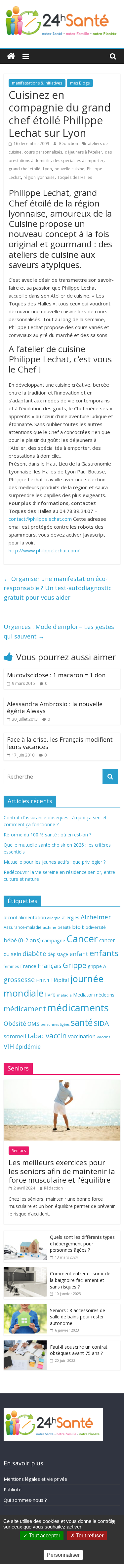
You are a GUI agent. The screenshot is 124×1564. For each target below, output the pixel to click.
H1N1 (43, 980)
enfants (104, 953)
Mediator (83, 995)
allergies (70, 917)
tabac (35, 1035)
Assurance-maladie (23, 927)
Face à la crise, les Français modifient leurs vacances (60, 743)
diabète (34, 953)
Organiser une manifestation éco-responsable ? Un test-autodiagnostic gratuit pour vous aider (57, 588)
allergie (54, 917)
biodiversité (94, 927)
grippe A (97, 966)
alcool (10, 917)
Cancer (82, 938)
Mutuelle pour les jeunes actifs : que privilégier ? (54, 862)
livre (50, 994)
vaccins (103, 1036)
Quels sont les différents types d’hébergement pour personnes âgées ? (82, 1243)
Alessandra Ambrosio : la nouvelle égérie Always (55, 707)
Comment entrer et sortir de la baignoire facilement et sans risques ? (80, 1279)
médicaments (78, 1007)
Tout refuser (89, 1535)
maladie (64, 995)
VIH (9, 1046)
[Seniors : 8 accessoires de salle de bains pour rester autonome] (25, 1307)
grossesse (19, 979)
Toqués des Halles (74, 177)
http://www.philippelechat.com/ (44, 550)
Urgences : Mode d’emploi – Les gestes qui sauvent (59, 631)
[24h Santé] (11, 56)
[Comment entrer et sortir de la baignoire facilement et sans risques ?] (25, 1270)
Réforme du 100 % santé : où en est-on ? (47, 834)
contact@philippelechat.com (40, 519)
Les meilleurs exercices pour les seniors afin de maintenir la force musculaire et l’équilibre (62, 1171)
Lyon (47, 169)
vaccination (82, 1036)
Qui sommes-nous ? (25, 1500)
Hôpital (60, 980)
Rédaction (69, 143)
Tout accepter (43, 1535)
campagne (53, 940)
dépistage (58, 954)
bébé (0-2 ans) (22, 940)
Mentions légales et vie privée (35, 1479)
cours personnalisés (43, 152)
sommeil (15, 1036)
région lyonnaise (39, 177)
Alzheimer (96, 917)
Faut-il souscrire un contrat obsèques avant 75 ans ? (78, 1350)
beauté (64, 927)
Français (50, 966)
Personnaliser (63, 1555)
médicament (25, 1008)
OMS (33, 1023)
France (28, 966)
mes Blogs (80, 83)
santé (82, 1022)
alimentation (32, 917)
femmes (11, 966)
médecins (104, 995)
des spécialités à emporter (78, 160)
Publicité (12, 1489)
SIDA (101, 1023)
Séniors (19, 1150)
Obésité (15, 1023)
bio (76, 926)
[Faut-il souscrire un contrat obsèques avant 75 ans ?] (25, 1344)
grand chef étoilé (24, 169)
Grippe (74, 965)
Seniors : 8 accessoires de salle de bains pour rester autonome (77, 1316)
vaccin (56, 1035)
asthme (49, 927)
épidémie (28, 1046)
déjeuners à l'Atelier (83, 152)
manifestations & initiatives (37, 83)
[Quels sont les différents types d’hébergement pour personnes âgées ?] (25, 1234)
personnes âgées (55, 1024)
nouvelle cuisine (69, 169)
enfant (78, 954)
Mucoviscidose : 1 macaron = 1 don (56, 675)
